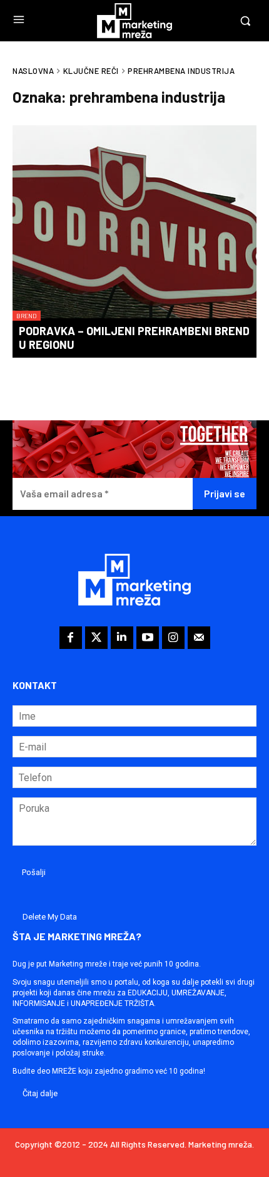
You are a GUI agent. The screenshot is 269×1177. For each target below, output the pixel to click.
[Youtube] (147, 637)
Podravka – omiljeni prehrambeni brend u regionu (134, 337)
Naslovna (33, 71)
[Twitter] (96, 637)
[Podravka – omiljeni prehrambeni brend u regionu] (134, 223)
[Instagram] (173, 637)
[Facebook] (70, 637)
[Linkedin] (122, 637)
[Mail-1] (199, 637)
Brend (26, 315)
